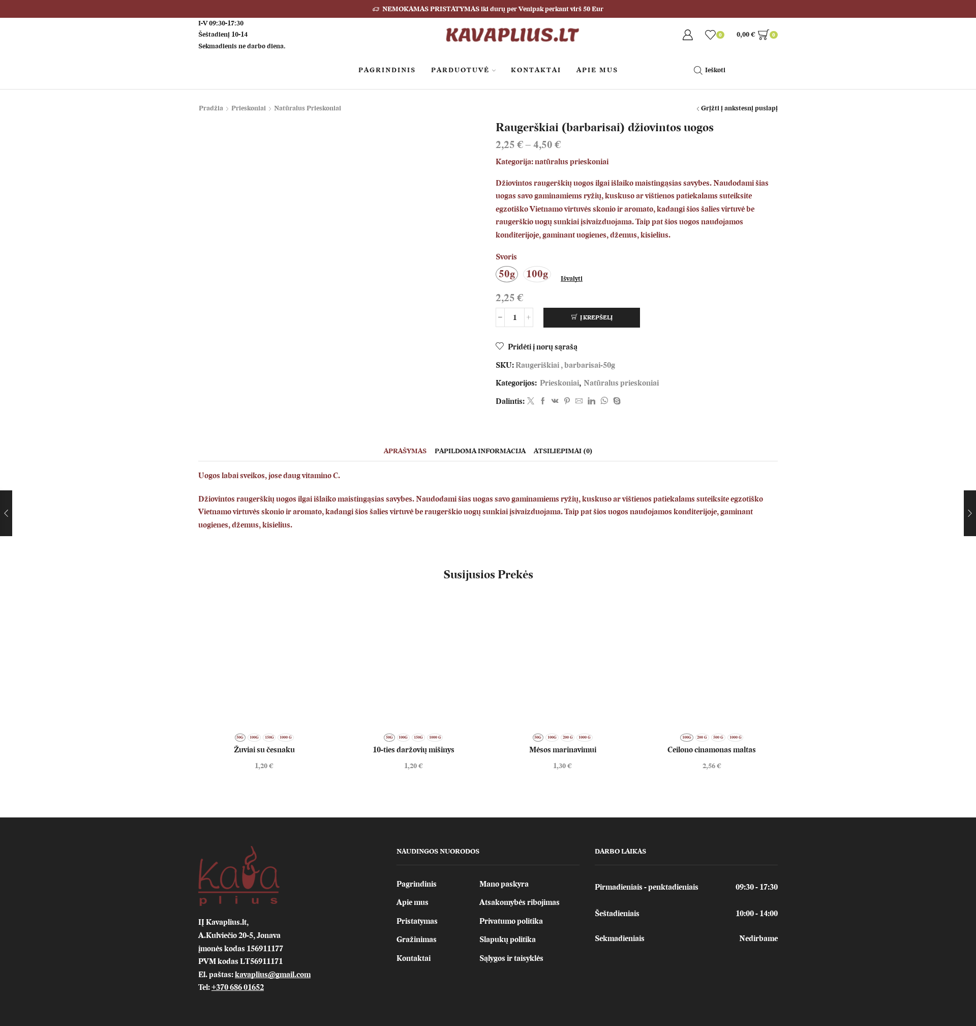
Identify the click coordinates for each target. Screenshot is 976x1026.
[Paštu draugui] (579, 401)
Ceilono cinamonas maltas (711, 749)
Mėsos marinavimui (562, 749)
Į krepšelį (596, 317)
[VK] (555, 401)
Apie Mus (597, 70)
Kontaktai (536, 70)
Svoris (506, 256)
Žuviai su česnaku (264, 749)
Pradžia (211, 108)
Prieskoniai (248, 108)
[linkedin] (591, 401)
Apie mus (412, 902)
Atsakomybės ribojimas (519, 902)
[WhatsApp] (604, 401)
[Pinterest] (567, 401)
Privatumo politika (511, 921)
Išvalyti (572, 278)
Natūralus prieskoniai (307, 108)
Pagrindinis (387, 70)
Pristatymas (417, 921)
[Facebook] (543, 401)
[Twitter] (531, 401)
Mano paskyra (504, 884)
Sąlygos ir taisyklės (511, 958)
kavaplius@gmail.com (273, 974)
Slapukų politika (507, 939)
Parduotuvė (460, 70)
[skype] (616, 401)
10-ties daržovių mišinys (413, 749)
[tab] (405, 451)
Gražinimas (416, 939)
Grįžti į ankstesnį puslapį (739, 108)
